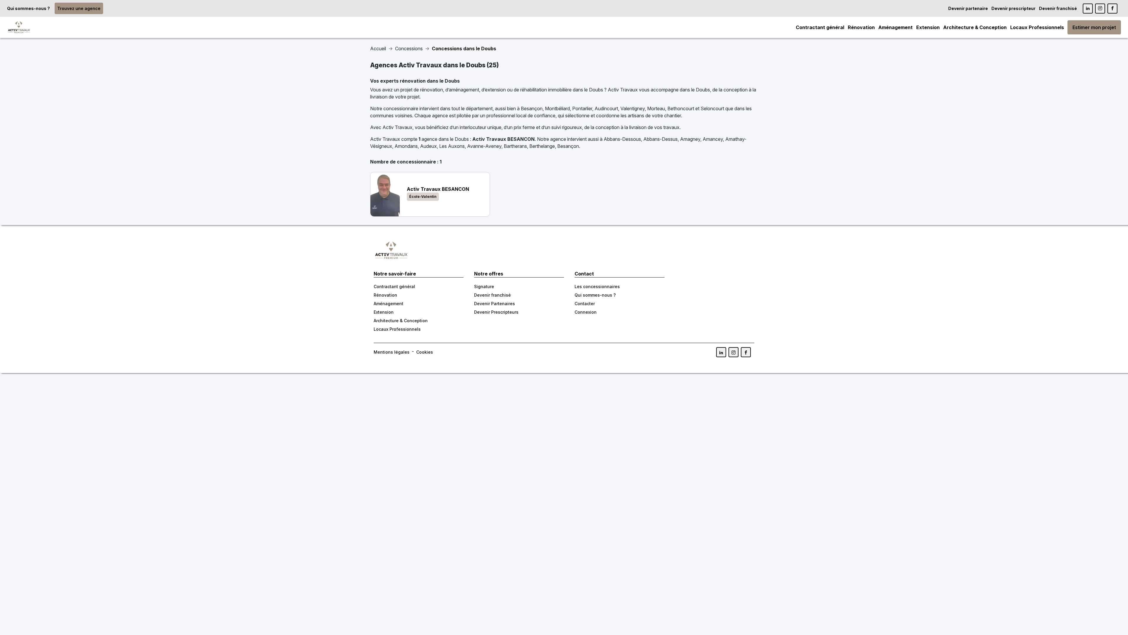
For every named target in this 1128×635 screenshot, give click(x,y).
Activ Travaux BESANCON (503, 139)
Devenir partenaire (968, 8)
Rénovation (861, 27)
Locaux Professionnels (1037, 27)
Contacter (585, 303)
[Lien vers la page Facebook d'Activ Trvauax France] (746, 352)
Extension (928, 27)
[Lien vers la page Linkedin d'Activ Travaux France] (1088, 9)
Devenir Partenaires (494, 303)
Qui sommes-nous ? (28, 8)
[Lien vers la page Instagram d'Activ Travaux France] (1100, 9)
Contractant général (820, 27)
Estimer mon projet (1094, 27)
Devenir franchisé (1058, 8)
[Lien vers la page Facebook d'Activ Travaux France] (1112, 9)
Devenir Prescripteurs (496, 312)
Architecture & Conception (975, 27)
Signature (484, 286)
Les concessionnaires (597, 286)
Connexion (586, 312)
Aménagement (895, 27)
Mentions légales (391, 352)
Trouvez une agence (78, 8)
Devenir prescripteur (1013, 8)
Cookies (424, 352)
